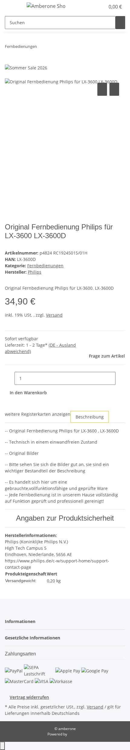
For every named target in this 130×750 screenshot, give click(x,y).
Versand (54, 315)
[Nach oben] (2, 746)
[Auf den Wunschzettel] (114, 89)
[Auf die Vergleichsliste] (102, 89)
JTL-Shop (75, 734)
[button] (93, 7)
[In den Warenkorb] (10, 74)
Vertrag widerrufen (29, 697)
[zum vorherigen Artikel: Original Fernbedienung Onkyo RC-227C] (42, 47)
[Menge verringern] (10, 378)
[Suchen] (120, 22)
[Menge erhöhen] (120, 378)
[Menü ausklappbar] (12, 7)
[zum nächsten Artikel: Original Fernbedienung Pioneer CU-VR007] (52, 47)
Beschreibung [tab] (90, 417)
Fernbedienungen (45, 265)
